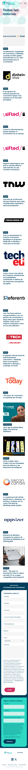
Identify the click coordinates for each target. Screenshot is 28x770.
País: (5, 637)
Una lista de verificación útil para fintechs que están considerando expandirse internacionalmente (14, 202)
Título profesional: (9, 624)
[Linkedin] (12, 759)
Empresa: (7, 610)
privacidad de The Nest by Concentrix (13, 681)
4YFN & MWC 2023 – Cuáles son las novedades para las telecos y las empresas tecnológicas (13, 464)
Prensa (6, 48)
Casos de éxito (7, 424)
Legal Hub (4, 764)
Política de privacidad (12, 764)
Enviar (10, 690)
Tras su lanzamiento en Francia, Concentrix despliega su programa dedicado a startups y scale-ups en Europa (12, 239)
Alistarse (10, 741)
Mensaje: (6, 644)
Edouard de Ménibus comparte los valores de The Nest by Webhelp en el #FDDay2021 (13, 538)
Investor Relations (22, 764)
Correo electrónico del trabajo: (12, 617)
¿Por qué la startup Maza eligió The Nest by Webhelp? (13, 429)
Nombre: (6, 596)
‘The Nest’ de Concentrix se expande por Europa (13, 396)
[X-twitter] (15, 759)
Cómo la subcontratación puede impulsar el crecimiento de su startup (13, 132)
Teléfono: (6, 631)
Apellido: (6, 603)
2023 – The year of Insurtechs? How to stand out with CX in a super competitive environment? (13, 574)
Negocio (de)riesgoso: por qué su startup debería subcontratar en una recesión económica (13, 166)
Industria (6, 458)
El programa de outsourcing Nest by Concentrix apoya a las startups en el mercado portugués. (12, 96)
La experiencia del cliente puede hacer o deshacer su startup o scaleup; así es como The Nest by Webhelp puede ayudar (14, 501)
